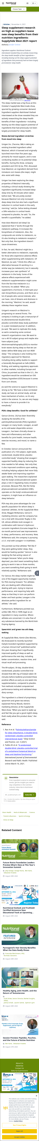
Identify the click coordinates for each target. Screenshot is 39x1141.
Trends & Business (9, 816)
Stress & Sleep (8, 820)
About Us (19, 1063)
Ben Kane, (28, 871)
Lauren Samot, (19, 1003)
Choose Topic (17, 9)
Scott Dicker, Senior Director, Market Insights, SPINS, (19, 1000)
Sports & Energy (24, 816)
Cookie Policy (18, 1121)
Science (32, 812)
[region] (19, 1117)
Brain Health (6, 812)
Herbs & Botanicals (20, 812)
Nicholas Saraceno (10, 956)
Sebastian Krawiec (10, 873)
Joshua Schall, (8, 1003)
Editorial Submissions (19, 1071)
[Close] (36, 1095)
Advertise (19, 1066)
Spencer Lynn (30, 1003)
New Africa (27, 100)
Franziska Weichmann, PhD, (15, 953)
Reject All (19, 1131)
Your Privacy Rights (19, 1125)
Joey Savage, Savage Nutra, (14, 871)
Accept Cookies (19, 1137)
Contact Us (19, 1068)
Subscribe (28, 795)
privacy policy (11, 801)
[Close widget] (34, 1075)
